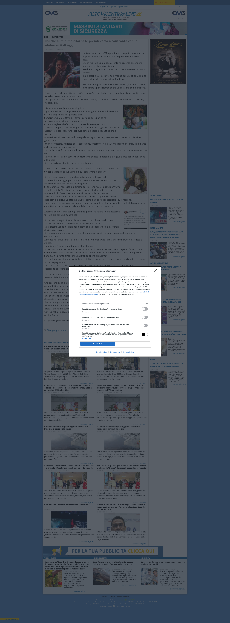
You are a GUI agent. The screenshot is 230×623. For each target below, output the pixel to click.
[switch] (145, 309)
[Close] (156, 271)
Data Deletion (101, 352)
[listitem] (115, 303)
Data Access (115, 352)
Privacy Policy (128, 352)
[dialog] (115, 311)
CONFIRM (97, 343)
